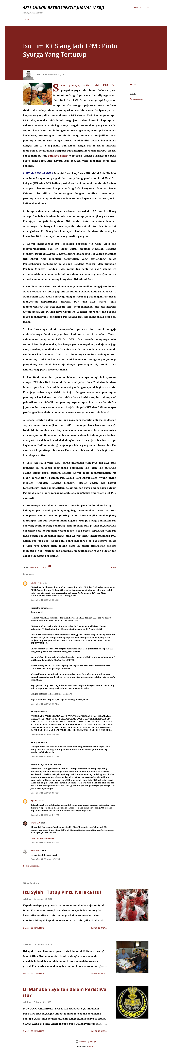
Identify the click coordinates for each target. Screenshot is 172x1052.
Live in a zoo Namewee (42, 838)
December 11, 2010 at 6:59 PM (45, 704)
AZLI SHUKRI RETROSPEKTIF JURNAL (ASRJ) (63, 7)
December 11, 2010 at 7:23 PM (45, 756)
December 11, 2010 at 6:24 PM (45, 600)
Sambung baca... (99, 928)
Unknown (36, 582)
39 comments (37, 928)
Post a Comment (31, 866)
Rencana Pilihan (136, 99)
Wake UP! (35, 822)
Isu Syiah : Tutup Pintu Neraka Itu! (62, 892)
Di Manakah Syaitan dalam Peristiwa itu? (64, 992)
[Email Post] (49, 567)
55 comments (37, 973)
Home (26, 19)
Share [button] (133, 84)
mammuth (92, 1046)
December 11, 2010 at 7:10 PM (45, 734)
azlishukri (36, 850)
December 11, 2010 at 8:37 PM (45, 793)
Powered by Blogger (87, 1041)
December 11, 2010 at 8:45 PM (45, 842)
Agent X (35, 800)
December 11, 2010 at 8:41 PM (45, 815)
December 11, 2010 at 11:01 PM (45, 859)
